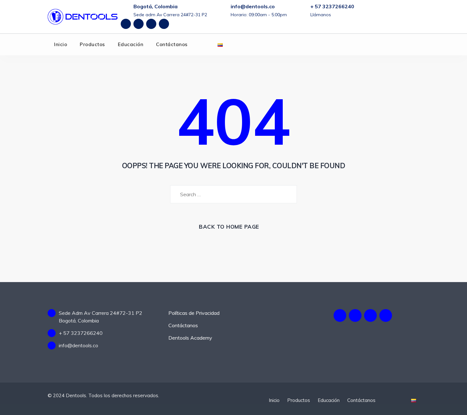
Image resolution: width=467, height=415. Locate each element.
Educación (131, 44)
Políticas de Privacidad (194, 313)
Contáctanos (172, 44)
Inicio (60, 44)
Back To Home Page (229, 226)
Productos (92, 44)
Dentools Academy (190, 338)
